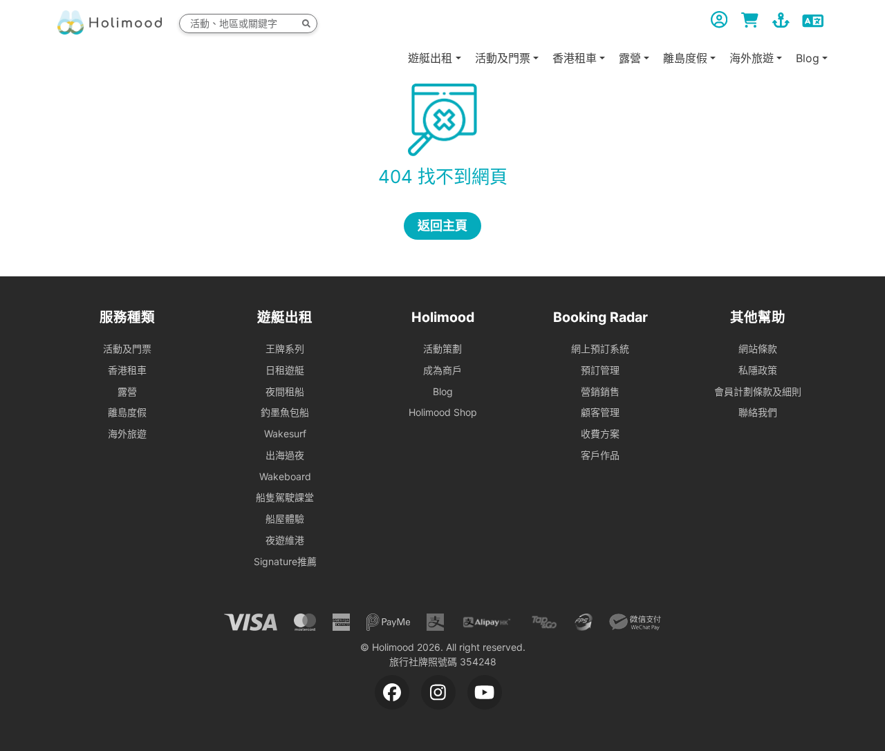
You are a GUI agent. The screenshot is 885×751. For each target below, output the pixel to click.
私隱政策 (757, 370)
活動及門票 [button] (502, 58)
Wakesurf (285, 433)
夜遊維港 (285, 540)
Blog (443, 391)
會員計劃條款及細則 (757, 391)
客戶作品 (600, 455)
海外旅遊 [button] (751, 58)
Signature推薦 (285, 561)
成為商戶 (442, 370)
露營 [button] (630, 58)
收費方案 (600, 433)
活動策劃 (442, 348)
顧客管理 (600, 412)
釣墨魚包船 (285, 412)
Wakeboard (285, 476)
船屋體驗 (285, 518)
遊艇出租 (430, 58)
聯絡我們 (757, 412)
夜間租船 (285, 391)
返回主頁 (442, 225)
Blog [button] (807, 58)
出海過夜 (285, 455)
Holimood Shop (443, 412)
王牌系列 (285, 348)
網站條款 (757, 348)
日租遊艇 (285, 370)
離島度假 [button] (685, 58)
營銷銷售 (600, 391)
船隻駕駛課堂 (285, 497)
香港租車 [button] (574, 58)
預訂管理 (600, 370)
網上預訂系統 (600, 348)
